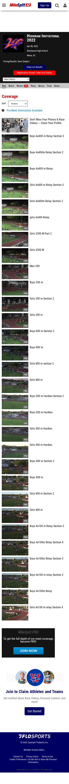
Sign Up (44, 5)
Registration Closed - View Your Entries (34, 72)
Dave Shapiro (24, 61)
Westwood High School (37, 50)
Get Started (34, 711)
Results (11, 86)
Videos (33, 86)
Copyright (31, 742)
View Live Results (34, 67)
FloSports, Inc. (42, 742)
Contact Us (18, 756)
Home (4, 86)
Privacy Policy (32, 756)
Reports (22, 86)
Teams (49, 86)
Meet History (9, 79)
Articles (41, 86)
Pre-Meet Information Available (24, 110)
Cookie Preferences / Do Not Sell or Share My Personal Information (33, 761)
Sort (4, 103)
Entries (56, 86)
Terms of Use (47, 756)
